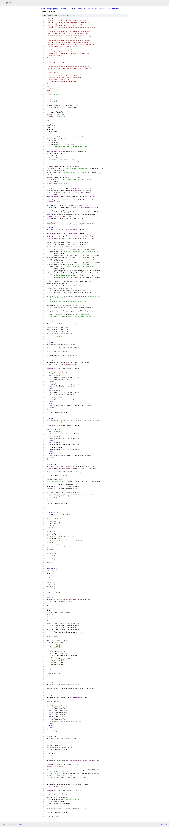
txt (162, 824)
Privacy (15, 824)
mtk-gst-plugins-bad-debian (57, 8)
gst (109, 8)
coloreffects (116, 8)
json (165, 824)
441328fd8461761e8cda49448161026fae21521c (87, 8)
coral (43, 8)
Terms (20, 824)
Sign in (165, 3)
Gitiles (10, 824)
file (77, 15)
